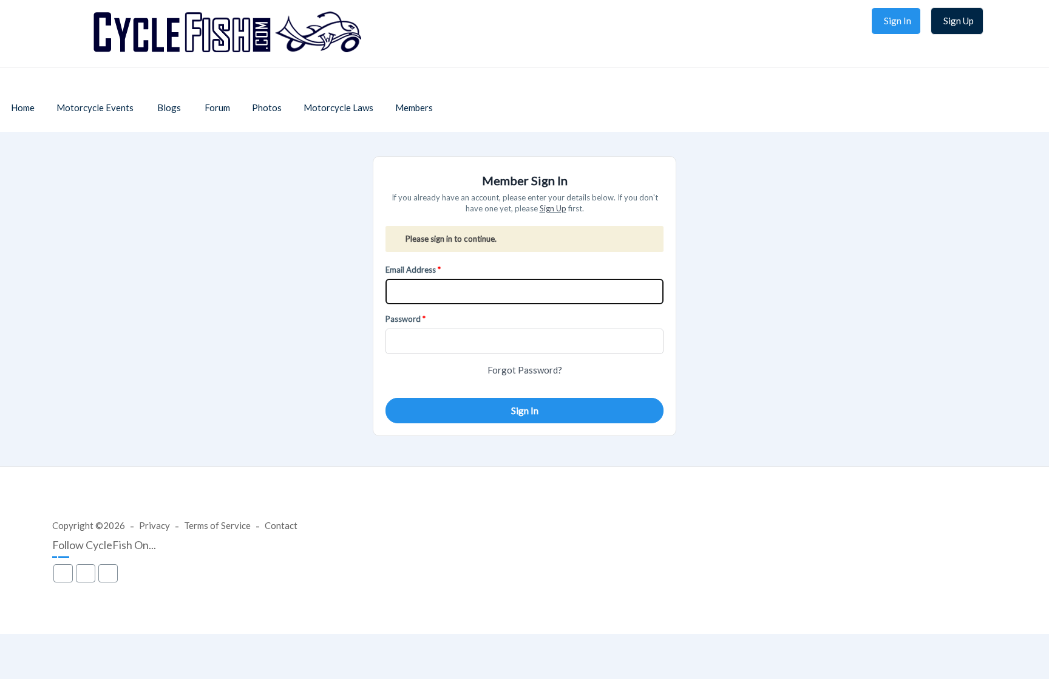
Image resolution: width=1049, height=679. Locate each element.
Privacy (154, 525)
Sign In (524, 410)
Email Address (410, 270)
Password (403, 319)
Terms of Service (217, 525)
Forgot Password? (524, 369)
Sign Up (553, 208)
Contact (281, 525)
